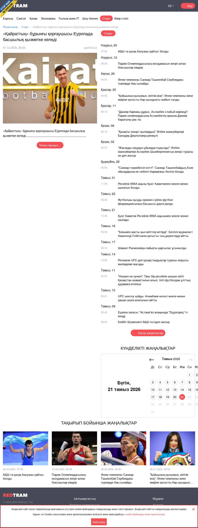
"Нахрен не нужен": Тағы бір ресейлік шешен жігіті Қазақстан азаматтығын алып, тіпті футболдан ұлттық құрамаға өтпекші (154, 280)
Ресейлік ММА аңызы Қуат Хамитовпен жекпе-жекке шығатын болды (153, 185)
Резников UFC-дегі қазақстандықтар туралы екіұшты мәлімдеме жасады (153, 262)
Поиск (157, 6)
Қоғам (33, 18)
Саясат (21, 18)
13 (174, 389)
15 (189, 389)
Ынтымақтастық (85, 498)
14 (182, 389)
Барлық (8, 18)
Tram (15, 495)
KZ (170, 6)
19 (167, 397)
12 (167, 389)
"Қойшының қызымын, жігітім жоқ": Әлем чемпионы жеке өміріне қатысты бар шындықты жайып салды (155, 97)
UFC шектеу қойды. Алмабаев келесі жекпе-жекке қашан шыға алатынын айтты (151, 298)
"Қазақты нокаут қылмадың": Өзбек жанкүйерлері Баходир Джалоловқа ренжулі (151, 133)
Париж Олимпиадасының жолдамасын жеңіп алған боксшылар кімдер (152, 65)
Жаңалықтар (10, 27)
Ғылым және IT (69, 18)
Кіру (190, 6)
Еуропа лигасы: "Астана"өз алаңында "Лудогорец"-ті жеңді (153, 314)
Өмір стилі (121, 18)
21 (182, 397)
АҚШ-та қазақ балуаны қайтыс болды (143, 51)
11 (160, 389)
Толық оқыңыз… (50, 145)
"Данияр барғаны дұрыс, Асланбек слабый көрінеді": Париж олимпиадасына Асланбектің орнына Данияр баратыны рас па (153, 115)
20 (174, 397)
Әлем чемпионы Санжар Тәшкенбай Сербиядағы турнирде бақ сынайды (150, 81)
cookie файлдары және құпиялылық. (145, 514)
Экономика (48, 18)
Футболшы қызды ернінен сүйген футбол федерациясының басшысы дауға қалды (145, 202)
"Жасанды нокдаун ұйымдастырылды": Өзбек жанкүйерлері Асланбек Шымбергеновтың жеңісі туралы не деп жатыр (155, 151)
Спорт (106, 18)
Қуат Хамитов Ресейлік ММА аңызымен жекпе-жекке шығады (153, 218)
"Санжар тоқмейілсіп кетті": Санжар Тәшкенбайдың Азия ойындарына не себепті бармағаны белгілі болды (155, 169)
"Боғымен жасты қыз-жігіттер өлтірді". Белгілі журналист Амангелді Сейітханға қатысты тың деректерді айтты (155, 234)
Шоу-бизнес (90, 18)
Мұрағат (158, 498)
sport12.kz (90, 47)
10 (152, 389)
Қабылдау (99, 522)
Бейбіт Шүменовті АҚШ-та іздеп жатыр (144, 322)
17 (152, 397)
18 (160, 397)
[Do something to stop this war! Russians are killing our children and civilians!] (8, 8)
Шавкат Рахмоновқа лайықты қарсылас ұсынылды (152, 248)
